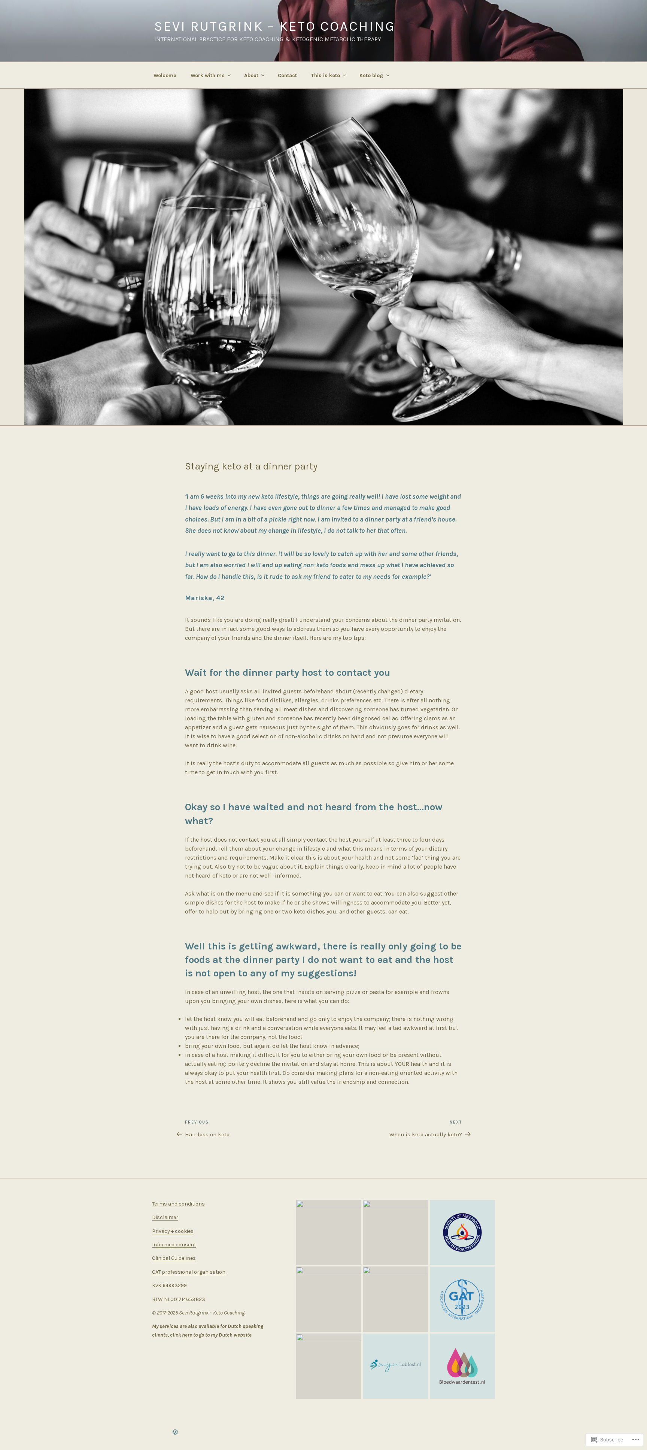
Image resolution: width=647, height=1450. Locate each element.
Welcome (165, 75)
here (187, 1335)
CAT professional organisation (188, 1272)
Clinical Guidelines (174, 1258)
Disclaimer (165, 1217)
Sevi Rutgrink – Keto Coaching (274, 26)
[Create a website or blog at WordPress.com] (175, 1432)
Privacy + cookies (173, 1231)
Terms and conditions (178, 1204)
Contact (287, 75)
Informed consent (174, 1244)
